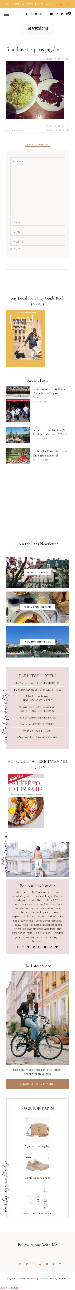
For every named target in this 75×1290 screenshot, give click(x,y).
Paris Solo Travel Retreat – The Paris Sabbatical (50, 453)
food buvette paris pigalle (32, 49)
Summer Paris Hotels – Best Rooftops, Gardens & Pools (50, 432)
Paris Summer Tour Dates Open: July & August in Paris (49, 393)
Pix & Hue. (63, 1278)
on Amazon (62, 4)
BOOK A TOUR (9, 1287)
